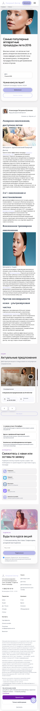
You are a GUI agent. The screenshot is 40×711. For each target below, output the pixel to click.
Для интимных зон (25, 584)
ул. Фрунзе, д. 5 (31, 116)
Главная (3, 7)
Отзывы (4, 609)
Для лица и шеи (25, 578)
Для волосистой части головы (26, 588)
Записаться (26, 3)
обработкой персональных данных (14, 559)
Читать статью (17, 95)
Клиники (23, 606)
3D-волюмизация (15, 273)
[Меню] (35, 2)
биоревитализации (8, 211)
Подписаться (19, 553)
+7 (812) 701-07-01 (7, 588)
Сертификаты (6, 620)
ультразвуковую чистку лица (11, 314)
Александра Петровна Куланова (21, 110)
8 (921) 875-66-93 (24, 658)
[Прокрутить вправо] (12, 408)
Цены (3, 600)
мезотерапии (7, 287)
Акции (4, 603)
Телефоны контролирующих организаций (21, 670)
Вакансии (5, 631)
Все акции (19, 413)
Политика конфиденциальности (8, 627)
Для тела (23, 581)
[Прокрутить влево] (4, 408)
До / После (5, 606)
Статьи (10, 7)
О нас (22, 600)
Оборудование (24, 609)
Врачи (22, 603)
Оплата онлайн (6, 623)
